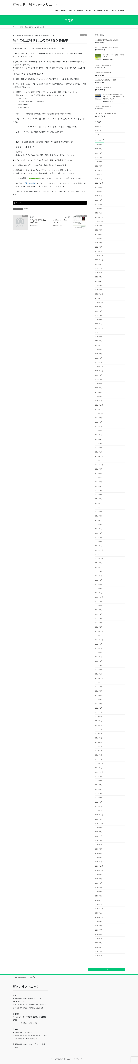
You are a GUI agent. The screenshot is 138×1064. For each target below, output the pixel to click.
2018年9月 (98, 469)
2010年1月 (98, 810)
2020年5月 (98, 388)
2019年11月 (99, 409)
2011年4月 (98, 746)
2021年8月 (98, 341)
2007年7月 (98, 930)
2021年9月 (98, 336)
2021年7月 (98, 345)
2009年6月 (98, 840)
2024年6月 (98, 234)
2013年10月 (99, 640)
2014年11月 (99, 593)
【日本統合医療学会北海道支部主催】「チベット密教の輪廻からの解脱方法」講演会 (113, 96)
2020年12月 (99, 366)
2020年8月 (98, 379)
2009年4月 (98, 849)
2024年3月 (98, 247)
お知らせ (98, 126)
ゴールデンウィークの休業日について (107, 113)
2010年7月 (98, 785)
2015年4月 (98, 580)
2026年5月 (98, 157)
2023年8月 (98, 264)
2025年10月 (99, 183)
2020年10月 (99, 371)
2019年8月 (98, 422)
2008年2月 (98, 900)
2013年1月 (98, 674)
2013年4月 (98, 661)
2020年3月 (98, 392)
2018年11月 (99, 460)
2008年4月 (98, 891)
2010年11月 (99, 768)
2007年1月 (98, 956)
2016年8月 (98, 516)
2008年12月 (99, 866)
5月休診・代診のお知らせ (103, 106)
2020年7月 (98, 383)
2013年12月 (99, 631)
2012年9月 (98, 687)
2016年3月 (98, 537)
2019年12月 (99, 405)
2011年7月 (98, 734)
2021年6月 (98, 349)
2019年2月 (98, 448)
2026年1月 (98, 174)
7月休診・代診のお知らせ (103, 72)
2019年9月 (98, 418)
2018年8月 (98, 473)
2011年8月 (98, 729)
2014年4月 (98, 618)
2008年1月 (98, 904)
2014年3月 (98, 623)
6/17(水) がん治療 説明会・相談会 (105, 80)
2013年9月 (98, 644)
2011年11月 (99, 716)
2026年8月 (98, 144)
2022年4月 (98, 315)
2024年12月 (99, 217)
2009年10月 (99, 823)
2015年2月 (98, 588)
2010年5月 (98, 793)
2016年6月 (98, 524)
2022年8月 (98, 311)
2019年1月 (98, 452)
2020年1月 (98, 401)
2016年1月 (98, 546)
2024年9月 (98, 226)
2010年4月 (98, 798)
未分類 (83, 35)
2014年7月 (98, 605)
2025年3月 (98, 204)
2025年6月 (98, 191)
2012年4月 (98, 699)
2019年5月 (98, 435)
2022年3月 (98, 319)
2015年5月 (98, 576)
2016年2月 (98, 541)
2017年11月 (99, 507)
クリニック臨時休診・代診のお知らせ (107, 47)
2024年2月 (98, 251)
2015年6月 (98, 571)
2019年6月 (98, 430)
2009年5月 (98, 844)
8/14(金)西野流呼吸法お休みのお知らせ (107, 40)
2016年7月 (98, 520)
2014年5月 (98, 614)
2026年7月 (98, 149)
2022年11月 (99, 298)
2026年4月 (98, 161)
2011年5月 (98, 742)
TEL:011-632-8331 (20, 977)
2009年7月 (98, 836)
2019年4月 (98, 439)
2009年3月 (98, 853)
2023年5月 (98, 277)
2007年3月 (98, 947)
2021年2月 (98, 362)
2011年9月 (98, 725)
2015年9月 (98, 563)
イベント (98, 130)
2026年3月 (98, 166)
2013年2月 (98, 670)
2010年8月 (98, 780)
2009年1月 (98, 862)
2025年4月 (98, 200)
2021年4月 (98, 354)
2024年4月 (98, 243)
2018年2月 (98, 499)
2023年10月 (99, 260)
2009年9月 (98, 827)
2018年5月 (98, 486)
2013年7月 (98, 648)
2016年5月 (98, 529)
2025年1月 (98, 213)
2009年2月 (98, 857)
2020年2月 (98, 396)
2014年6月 (98, 610)
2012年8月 (98, 691)
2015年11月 (99, 554)
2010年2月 (98, 806)
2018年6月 (98, 482)
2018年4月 (98, 490)
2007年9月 (98, 921)
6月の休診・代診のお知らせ (104, 87)
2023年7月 (98, 268)
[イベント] (20, 219)
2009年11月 (99, 819)
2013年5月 (98, 657)
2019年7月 (98, 426)
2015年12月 (99, 550)
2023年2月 (98, 290)
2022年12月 (99, 294)
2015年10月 (99, 558)
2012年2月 (98, 708)
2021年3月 (98, 358)
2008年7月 (98, 879)
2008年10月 (99, 870)
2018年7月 (98, 477)
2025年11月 (99, 179)
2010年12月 (99, 763)
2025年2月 (98, 208)
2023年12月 (99, 255)
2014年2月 (98, 627)
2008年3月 (98, 896)
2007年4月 (98, 943)
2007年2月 (98, 951)
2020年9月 (98, 375)
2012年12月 (99, 678)
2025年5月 (98, 196)
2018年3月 (98, 494)
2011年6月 (98, 738)
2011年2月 (98, 755)
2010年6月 (98, 789)
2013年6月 (98, 652)
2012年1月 (98, 712)
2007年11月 (99, 913)
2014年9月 (98, 601)
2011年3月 (98, 751)
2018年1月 (98, 503)
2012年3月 (98, 704)
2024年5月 (98, 238)
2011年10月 (99, 721)
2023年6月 (98, 273)
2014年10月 (99, 597)
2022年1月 (98, 324)
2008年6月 (98, 883)
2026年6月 (98, 153)
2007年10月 (99, 917)
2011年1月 (98, 759)
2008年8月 (98, 874)
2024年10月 (99, 221)
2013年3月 (98, 665)
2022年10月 (99, 302)
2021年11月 (99, 332)
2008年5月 (98, 887)
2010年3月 (98, 802)
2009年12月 (99, 815)
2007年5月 (98, 938)
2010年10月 (99, 772)
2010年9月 (98, 776)
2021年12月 (99, 328)
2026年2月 (98, 170)
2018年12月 (99, 456)
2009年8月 (98, 832)
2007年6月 (98, 934)
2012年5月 (98, 695)
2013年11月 (99, 635)
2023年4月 (98, 281)
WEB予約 (32, 977)
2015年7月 (98, 567)
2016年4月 (98, 533)
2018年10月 (99, 465)
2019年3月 (98, 443)
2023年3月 (98, 285)
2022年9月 (98, 307)
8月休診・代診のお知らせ (103, 65)
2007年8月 (98, 926)
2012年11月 (99, 682)
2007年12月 (99, 909)
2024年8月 (98, 230)
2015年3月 (98, 584)
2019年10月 (99, 413)
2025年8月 (98, 187)
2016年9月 (98, 512)
